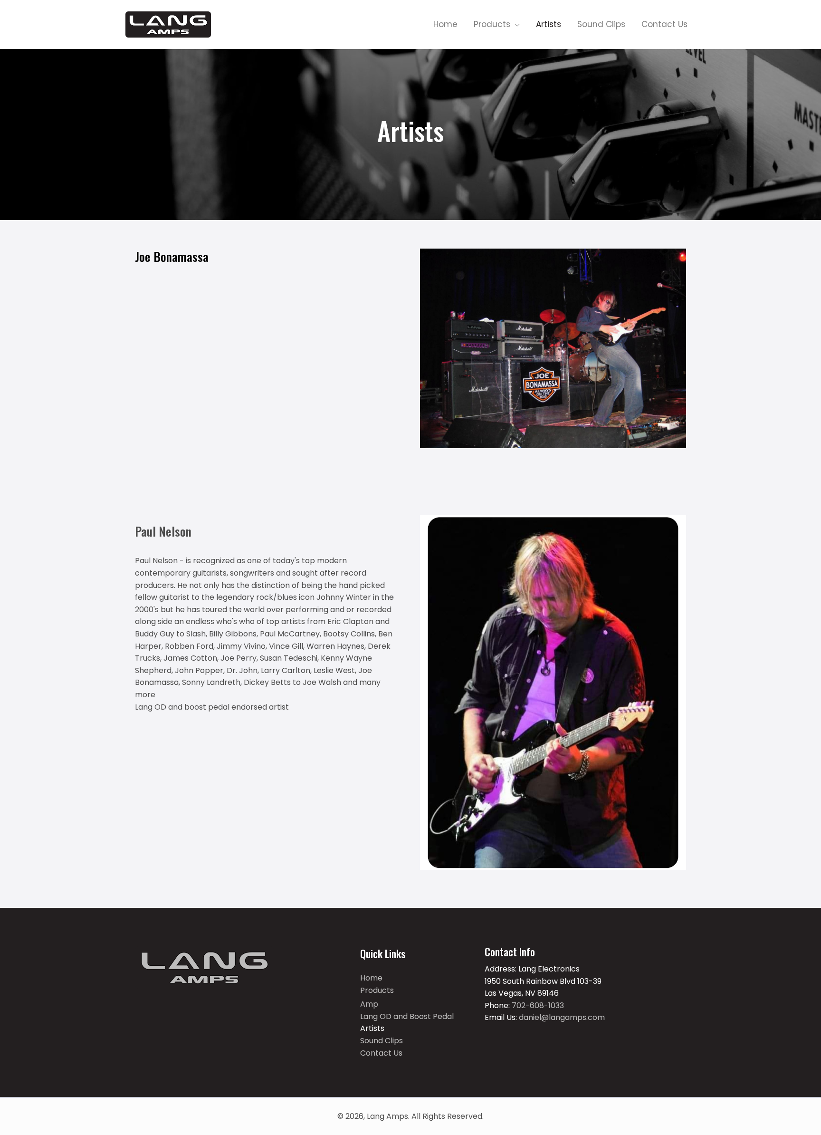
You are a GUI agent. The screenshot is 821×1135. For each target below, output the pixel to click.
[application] (515, 24)
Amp (369, 1004)
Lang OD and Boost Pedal (407, 1016)
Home (371, 977)
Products (377, 990)
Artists (372, 1028)
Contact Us (381, 1053)
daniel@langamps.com (562, 1017)
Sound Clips (381, 1040)
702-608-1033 (537, 1005)
